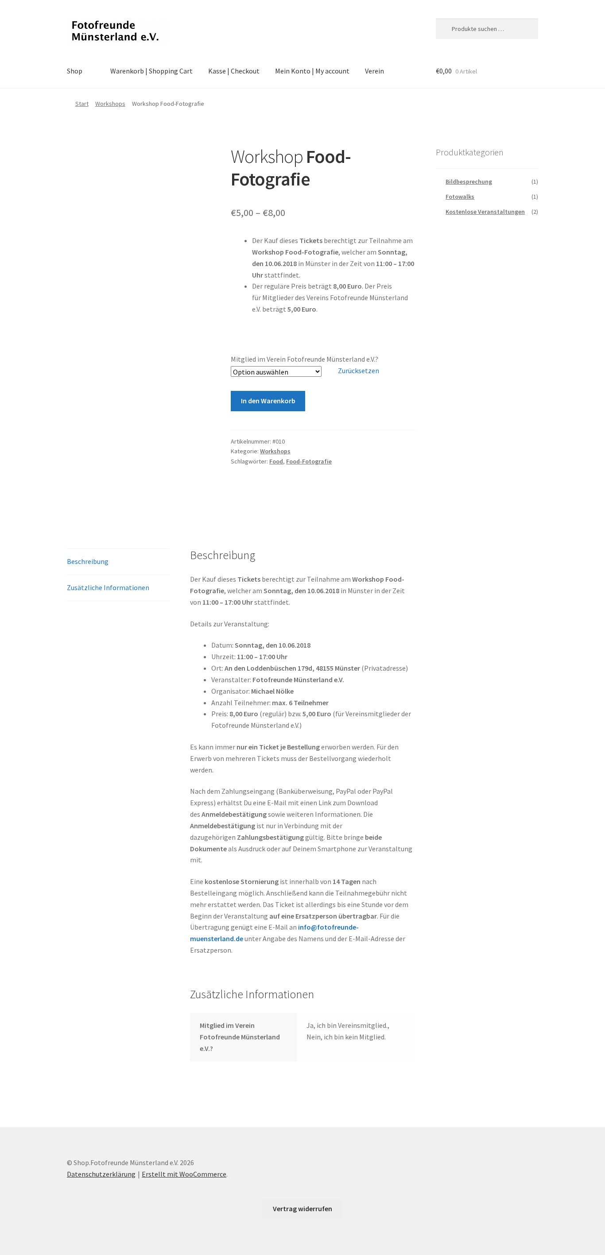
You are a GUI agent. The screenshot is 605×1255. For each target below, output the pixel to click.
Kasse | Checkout (234, 70)
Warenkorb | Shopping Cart (151, 70)
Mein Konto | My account (312, 70)
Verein (374, 70)
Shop (74, 70)
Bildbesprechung (469, 181)
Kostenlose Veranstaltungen (485, 212)
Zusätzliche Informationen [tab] (108, 587)
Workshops (110, 104)
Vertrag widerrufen (302, 1208)
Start (82, 104)
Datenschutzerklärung (101, 1174)
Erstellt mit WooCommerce (184, 1174)
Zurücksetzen (358, 370)
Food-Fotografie (309, 461)
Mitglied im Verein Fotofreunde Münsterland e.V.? (304, 359)
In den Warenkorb (268, 400)
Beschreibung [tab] (88, 561)
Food (276, 461)
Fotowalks (460, 197)
